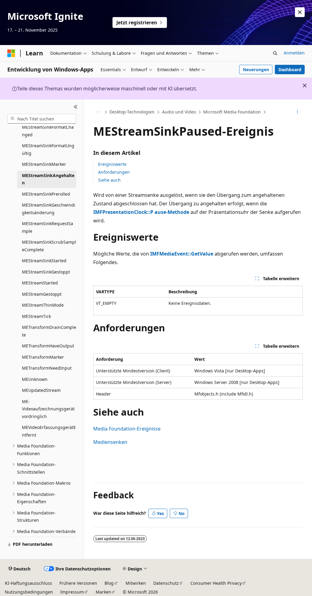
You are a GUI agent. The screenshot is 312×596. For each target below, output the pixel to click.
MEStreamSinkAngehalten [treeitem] (48, 179)
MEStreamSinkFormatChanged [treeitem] (48, 131)
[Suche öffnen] (275, 53)
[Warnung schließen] (300, 12)
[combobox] (41, 119)
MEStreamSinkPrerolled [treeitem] (46, 194)
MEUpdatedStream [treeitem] (41, 390)
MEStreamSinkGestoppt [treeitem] (46, 272)
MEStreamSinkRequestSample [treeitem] (47, 227)
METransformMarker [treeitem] (43, 357)
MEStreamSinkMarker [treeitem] (44, 164)
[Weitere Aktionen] (297, 112)
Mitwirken (136, 583)
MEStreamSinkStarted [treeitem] (44, 260)
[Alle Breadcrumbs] (98, 112)
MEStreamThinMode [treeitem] (43, 305)
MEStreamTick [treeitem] (36, 316)
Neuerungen (256, 69)
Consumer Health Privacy (216, 583)
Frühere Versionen (78, 583)
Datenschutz (166, 583)
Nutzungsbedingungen (29, 592)
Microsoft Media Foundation (232, 112)
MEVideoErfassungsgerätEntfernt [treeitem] (49, 431)
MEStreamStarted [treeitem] (40, 283)
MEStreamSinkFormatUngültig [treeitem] (48, 149)
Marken (103, 592)
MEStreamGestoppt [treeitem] (42, 294)
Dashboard (289, 69)
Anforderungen (114, 172)
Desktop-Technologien (131, 112)
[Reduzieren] (75, 107)
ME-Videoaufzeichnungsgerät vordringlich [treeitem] (48, 409)
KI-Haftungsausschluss (28, 583)
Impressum (72, 592)
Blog (109, 583)
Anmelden (294, 53)
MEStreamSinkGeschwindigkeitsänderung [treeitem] (48, 208)
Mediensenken (110, 442)
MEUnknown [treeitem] (35, 379)
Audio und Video (179, 112)
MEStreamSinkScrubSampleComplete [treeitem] (49, 246)
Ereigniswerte (112, 164)
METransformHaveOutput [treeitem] (48, 346)
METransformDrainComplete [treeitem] (49, 331)
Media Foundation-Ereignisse (127, 428)
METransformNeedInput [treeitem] (47, 368)
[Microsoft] (11, 53)
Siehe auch (109, 180)
